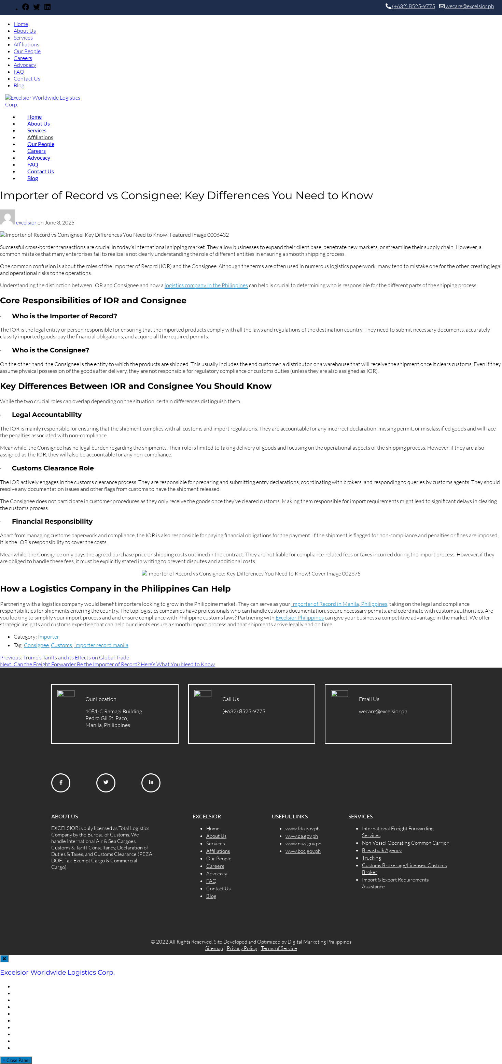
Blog (19, 85)
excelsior (27, 222)
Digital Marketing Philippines (319, 941)
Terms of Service (279, 948)
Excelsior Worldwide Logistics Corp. (57, 972)
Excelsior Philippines (300, 617)
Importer (48, 636)
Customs (61, 645)
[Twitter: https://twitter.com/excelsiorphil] (36, 8)
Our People (27, 51)
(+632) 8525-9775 (413, 6)
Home (21, 23)
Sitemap (214, 948)
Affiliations (26, 44)
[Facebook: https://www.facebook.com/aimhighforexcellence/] (26, 8)
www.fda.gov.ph (302, 828)
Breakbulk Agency (382, 850)
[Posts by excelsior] (8, 222)
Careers (23, 58)
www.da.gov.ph (301, 836)
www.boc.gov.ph (303, 851)
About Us (25, 30)
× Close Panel (16, 1060)
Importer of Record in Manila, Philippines (339, 603)
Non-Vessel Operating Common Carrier (405, 843)
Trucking (371, 858)
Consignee (36, 645)
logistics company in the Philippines (206, 285)
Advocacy (25, 64)
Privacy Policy (242, 948)
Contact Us (27, 78)
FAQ (19, 71)
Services (23, 37)
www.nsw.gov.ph (303, 843)
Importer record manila (101, 645)
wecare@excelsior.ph (469, 6)
